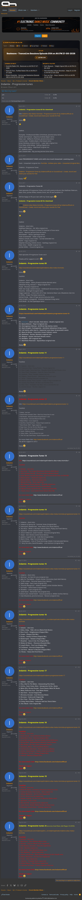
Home (4, 10)
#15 (79, 822)
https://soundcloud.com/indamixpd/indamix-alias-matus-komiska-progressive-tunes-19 (49, 781)
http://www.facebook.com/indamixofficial (48, 439)
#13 (79, 719)
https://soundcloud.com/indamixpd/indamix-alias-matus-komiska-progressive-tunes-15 (49, 569)
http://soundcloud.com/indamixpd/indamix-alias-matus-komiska (41, 268)
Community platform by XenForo (41, 898)
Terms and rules (54, 894)
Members (34, 10)
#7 (79, 396)
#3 (79, 183)
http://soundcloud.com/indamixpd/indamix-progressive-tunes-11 (41, 358)
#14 (79, 773)
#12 (79, 667)
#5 (79, 305)
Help (71, 894)
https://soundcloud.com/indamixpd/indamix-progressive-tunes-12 (45, 404)
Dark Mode (6, 894)
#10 (79, 560)
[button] (27, 10)
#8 (79, 452)
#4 (79, 251)
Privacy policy (64, 894)
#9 (79, 506)
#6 (79, 349)
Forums (12, 10)
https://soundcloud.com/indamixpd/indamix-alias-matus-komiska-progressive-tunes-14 (49, 514)
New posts (4, 13)
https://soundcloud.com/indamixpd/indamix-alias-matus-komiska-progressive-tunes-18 (49, 727)
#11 (79, 611)
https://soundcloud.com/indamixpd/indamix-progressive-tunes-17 (42, 675)
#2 (79, 156)
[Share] (76, 106)
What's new (22, 10)
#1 (79, 106)
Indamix (5, 87)
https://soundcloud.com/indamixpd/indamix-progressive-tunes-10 (44, 313)
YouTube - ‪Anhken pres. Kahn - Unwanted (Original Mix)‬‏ (60, 163)
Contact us (45, 894)
